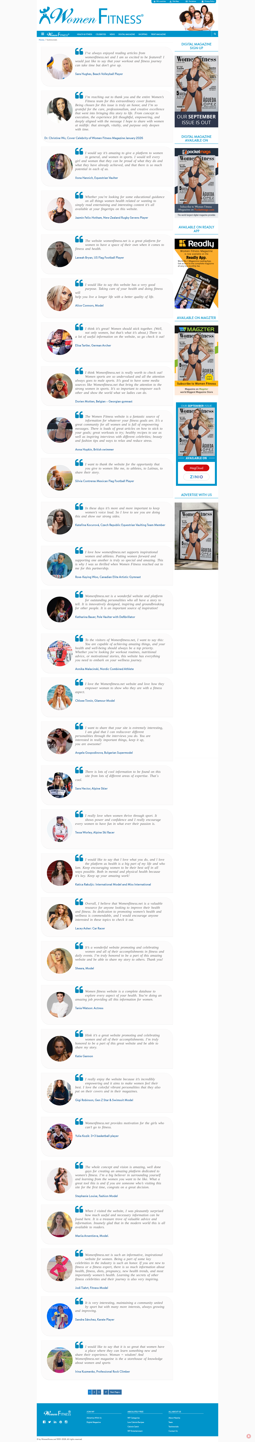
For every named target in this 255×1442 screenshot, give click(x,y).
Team (171, 1422)
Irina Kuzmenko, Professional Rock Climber (102, 1371)
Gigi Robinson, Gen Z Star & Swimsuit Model (104, 1100)
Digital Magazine (94, 1422)
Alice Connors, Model (89, 305)
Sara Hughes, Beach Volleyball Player (99, 74)
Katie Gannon (84, 1056)
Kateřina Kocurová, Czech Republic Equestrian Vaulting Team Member (120, 525)
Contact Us (173, 1431)
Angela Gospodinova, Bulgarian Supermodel (104, 753)
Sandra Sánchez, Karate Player (94, 1319)
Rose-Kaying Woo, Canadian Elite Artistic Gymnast (108, 577)
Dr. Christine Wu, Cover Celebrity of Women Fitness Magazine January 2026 (93, 138)
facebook (44, 1421)
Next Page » (115, 1392)
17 (106, 1392)
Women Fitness (91, 15)
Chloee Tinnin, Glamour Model (95, 700)
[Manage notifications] (249, 1436)
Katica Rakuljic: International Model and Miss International (113, 884)
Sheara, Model (84, 968)
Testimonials (174, 1426)
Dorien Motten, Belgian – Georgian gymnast (103, 401)
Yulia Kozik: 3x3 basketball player (97, 1136)
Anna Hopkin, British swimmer (94, 449)
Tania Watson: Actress (89, 1008)
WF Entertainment (135, 1431)
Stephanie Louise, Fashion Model (96, 1196)
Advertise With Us (94, 1418)
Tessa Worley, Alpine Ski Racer (94, 832)
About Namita (174, 1418)
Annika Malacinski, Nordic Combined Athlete (104, 669)
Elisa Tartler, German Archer (93, 345)
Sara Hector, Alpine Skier (91, 788)
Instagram (66, 1421)
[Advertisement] (196, 616)
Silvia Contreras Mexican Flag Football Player (104, 481)
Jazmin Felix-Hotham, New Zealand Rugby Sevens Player (111, 217)
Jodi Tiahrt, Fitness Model (91, 1288)
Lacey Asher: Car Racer (90, 928)
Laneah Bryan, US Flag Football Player (99, 257)
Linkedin (55, 1421)
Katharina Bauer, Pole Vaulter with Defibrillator (105, 617)
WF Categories (134, 1418)
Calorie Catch (133, 1426)
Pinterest (60, 1421)
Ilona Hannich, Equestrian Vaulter (96, 178)
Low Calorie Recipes (136, 1422)
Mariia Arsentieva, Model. (92, 1236)
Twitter (49, 1421)
